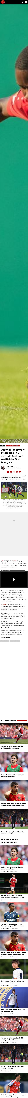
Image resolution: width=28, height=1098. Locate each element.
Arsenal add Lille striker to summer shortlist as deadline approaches (13, 804)
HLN (2, 560)
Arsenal (14, 560)
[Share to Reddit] (17, 472)
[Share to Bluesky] (11, 472)
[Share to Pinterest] (20, 472)
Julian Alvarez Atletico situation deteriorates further (12, 775)
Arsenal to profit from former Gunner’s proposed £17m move (12, 925)
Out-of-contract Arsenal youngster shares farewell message (13, 1096)
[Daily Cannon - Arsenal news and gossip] (3, 2)
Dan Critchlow (9, 466)
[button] (22, 2)
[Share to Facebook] (8, 472)
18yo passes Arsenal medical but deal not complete (12, 982)
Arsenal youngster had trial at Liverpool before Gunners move (12, 896)
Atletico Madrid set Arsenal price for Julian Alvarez (13, 1010)
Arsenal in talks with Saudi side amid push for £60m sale (12, 747)
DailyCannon (6, 871)
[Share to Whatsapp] (14, 472)
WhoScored (4, 604)
